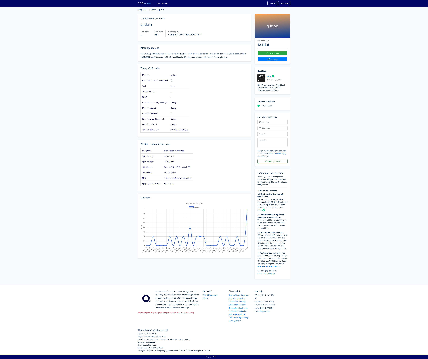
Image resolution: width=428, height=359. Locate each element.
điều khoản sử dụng (277, 153)
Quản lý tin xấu (235, 321)
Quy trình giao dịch (237, 298)
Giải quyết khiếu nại (237, 314)
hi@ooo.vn (264, 311)
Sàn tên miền (162, 3)
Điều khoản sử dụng (237, 301)
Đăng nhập (284, 3)
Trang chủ (142, 10)
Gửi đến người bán (272, 161)
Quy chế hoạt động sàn (238, 295)
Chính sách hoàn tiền (237, 311)
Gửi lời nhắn (273, 59)
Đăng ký (272, 3)
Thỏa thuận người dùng (238, 317)
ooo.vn (220, 357)
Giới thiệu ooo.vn (210, 295)
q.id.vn (161, 10)
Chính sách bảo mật (237, 305)
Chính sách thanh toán (238, 308)
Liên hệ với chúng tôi (266, 273)
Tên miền (152, 10)
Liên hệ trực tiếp (272, 53)
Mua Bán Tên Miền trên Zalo (269, 266)
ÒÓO (144, 3)
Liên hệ (206, 298)
